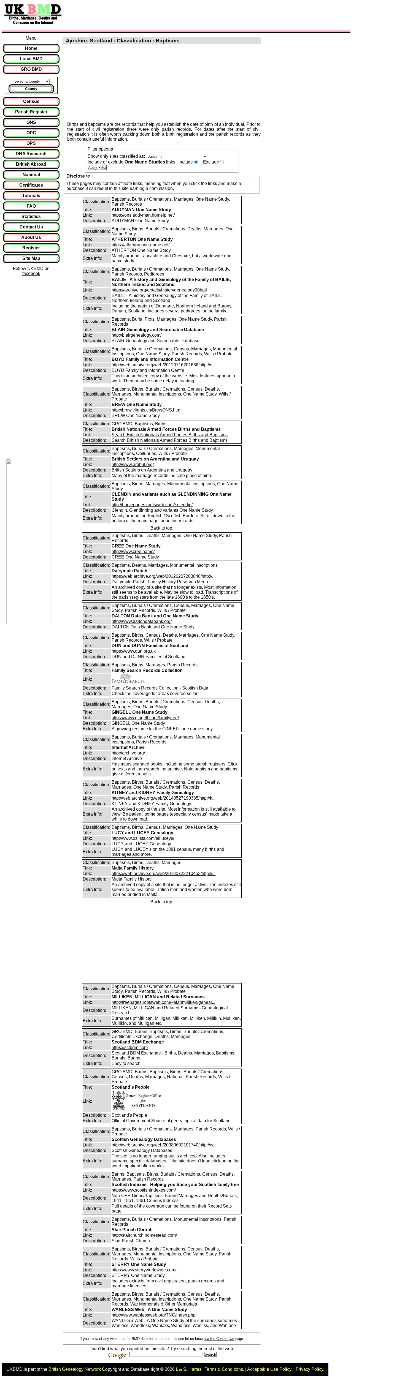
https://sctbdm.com (130, 1047)
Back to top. (161, 528)
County (31, 89)
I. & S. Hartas (188, 1369)
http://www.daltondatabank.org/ (142, 621)
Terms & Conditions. (224, 1369)
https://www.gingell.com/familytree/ (145, 717)
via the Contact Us (219, 1339)
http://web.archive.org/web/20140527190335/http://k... (163, 798)
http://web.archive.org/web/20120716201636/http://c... (163, 365)
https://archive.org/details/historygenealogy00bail (159, 290)
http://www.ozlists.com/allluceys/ (143, 838)
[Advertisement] (166, 14)
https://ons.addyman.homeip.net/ (143, 215)
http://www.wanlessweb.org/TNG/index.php (154, 1315)
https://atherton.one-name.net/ (140, 244)
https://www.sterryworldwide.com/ (144, 1270)
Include (186, 162)
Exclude (211, 162)
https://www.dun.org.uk (134, 651)
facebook (31, 273)
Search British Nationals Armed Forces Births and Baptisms (170, 434)
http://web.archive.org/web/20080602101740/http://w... (164, 1145)
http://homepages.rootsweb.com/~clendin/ (152, 504)
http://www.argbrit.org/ (133, 464)
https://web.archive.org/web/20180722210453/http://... (163, 873)
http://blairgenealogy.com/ (136, 335)
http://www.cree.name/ (133, 551)
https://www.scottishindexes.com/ (144, 1190)
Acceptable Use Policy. (269, 1369)
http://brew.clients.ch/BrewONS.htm (146, 410)
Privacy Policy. (310, 1369)
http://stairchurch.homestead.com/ (144, 1235)
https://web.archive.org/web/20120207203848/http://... (163, 576)
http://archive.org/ (128, 753)
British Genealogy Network (74, 1369)
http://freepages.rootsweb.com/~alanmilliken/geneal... (163, 1002)
